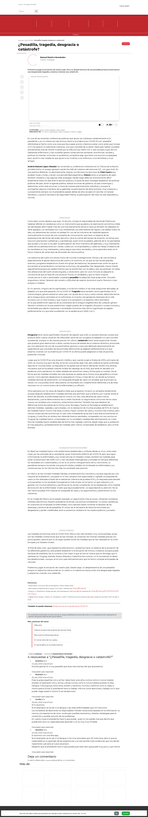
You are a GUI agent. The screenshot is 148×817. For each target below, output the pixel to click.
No (116, 813)
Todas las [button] (35, 654)
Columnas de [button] (58, 654)
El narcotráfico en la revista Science (48, 645)
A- (108, 125)
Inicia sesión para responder (43, 672)
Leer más (83, 813)
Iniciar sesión (124, 6)
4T (42, 132)
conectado (48, 760)
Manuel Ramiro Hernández (53, 57)
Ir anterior (126, 43)
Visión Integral (60, 130)
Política (73, 132)
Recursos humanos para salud (46, 635)
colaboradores (53, 132)
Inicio (26, 40)
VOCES (31, 40)
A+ (110, 124)
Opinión (41, 130)
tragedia (79, 132)
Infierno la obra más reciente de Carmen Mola (52, 630)
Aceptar (126, 813)
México (61, 132)
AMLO (46, 132)
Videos (75, 35)
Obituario (38, 625)
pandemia (67, 132)
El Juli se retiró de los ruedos (45, 640)
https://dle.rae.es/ (79, 588)
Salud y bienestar (50, 130)
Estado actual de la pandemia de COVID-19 (70, 606)
